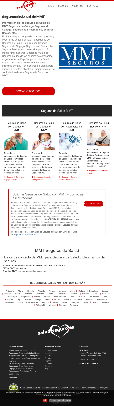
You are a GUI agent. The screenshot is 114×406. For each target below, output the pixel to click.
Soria (64, 302)
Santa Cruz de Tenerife (28, 302)
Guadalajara (12, 296)
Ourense (78, 299)
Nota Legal (49, 353)
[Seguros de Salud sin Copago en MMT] (43, 141)
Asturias (62, 291)
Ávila (72, 291)
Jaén (72, 296)
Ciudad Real (62, 293)
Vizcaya (52, 305)
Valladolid (40, 305)
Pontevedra (102, 299)
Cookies (48, 358)
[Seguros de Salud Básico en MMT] (98, 137)
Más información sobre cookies (60, 400)
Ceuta (50, 293)
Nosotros (77, 5)
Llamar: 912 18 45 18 (88, 359)
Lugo (19, 299)
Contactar (93, 5)
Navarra (67, 299)
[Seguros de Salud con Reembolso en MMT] (70, 141)
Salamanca (9, 302)
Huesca (47, 296)
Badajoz (81, 291)
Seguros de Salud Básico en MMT (99, 124)
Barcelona (93, 291)
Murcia (57, 299)
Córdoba (74, 293)
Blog (46, 368)
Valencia (105, 302)
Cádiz (17, 293)
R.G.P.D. (48, 355)
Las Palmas (94, 296)
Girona (95, 293)
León (105, 296)
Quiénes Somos (51, 350)
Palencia (89, 299)
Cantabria (28, 293)
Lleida (10, 299)
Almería (52, 291)
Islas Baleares (60, 296)
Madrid (28, 299)
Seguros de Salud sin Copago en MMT (44, 126)
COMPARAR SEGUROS (28, 91)
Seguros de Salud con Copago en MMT (16, 126)
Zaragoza (74, 305)
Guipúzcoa (25, 296)
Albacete (30, 291)
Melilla (47, 299)
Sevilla (55, 302)
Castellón (40, 293)
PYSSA (48, 360)
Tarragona (75, 302)
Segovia (45, 302)
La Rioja (81, 296)
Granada (106, 293)
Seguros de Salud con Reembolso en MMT (71, 126)
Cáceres (7, 293)
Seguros (63, 5)
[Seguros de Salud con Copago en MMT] (16, 141)
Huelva (37, 296)
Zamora (62, 305)
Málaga (38, 299)
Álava (20, 291)
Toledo (95, 302)
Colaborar (48, 363)
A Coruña (10, 291)
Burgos (105, 291)
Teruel (85, 302)
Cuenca (85, 293)
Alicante (41, 291)
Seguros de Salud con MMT (26, 234)
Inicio (51, 5)
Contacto (48, 366)
